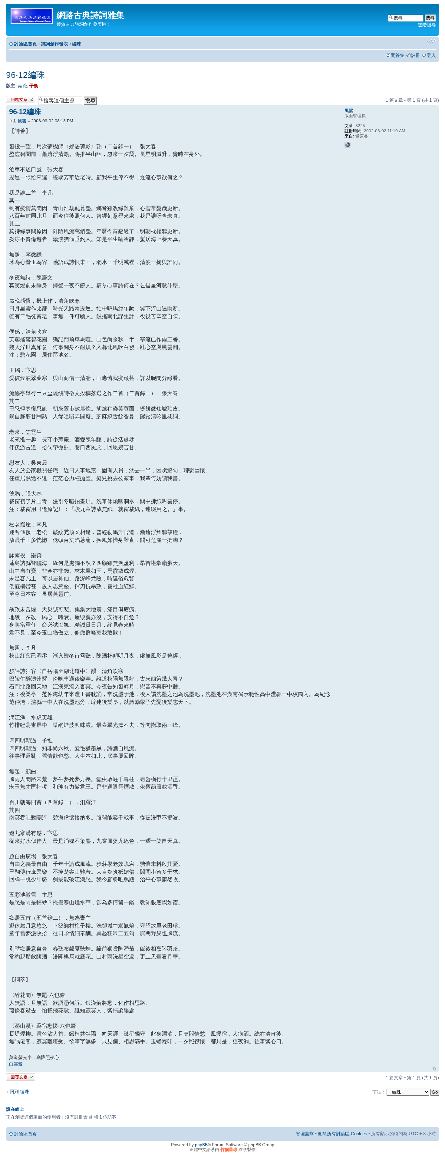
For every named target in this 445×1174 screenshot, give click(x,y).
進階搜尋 (427, 24)
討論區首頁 (25, 43)
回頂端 (434, 1068)
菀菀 (22, 85)
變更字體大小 (431, 41)
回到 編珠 (19, 1091)
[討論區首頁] (32, 15)
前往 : (378, 1091)
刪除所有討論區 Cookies (342, 1133)
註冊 (415, 55)
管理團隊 (305, 1133)
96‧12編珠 (25, 75)
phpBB (201, 1144)
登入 (431, 55)
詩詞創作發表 (54, 43)
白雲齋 (16, 1063)
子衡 (33, 85)
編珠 (76, 43)
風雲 (22, 120)
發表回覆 (15, 98)
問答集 (397, 55)
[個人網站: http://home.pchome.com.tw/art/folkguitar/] (347, 145)
